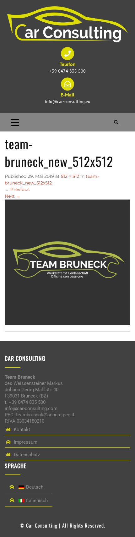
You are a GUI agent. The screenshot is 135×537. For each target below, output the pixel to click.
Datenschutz (27, 455)
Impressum (25, 442)
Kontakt (22, 429)
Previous (17, 189)
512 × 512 (70, 176)
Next (12, 196)
